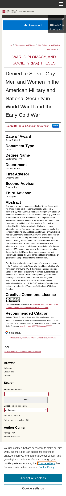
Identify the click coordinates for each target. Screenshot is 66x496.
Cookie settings (46, 463)
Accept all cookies (33, 478)
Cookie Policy (46, 467)
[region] (33, 469)
